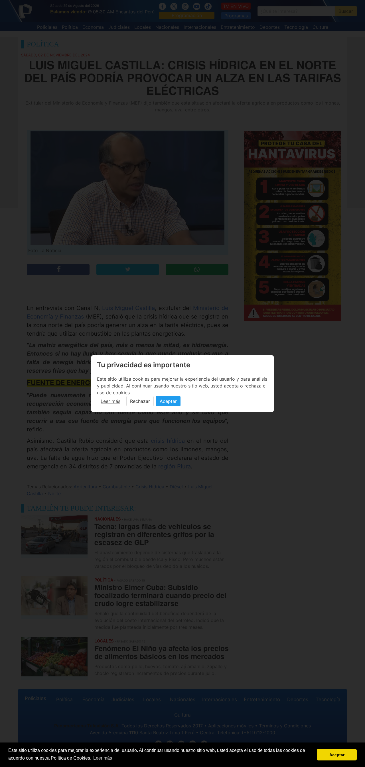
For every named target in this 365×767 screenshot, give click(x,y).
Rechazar (140, 401)
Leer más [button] (102, 758)
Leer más (110, 401)
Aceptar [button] (336, 754)
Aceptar (168, 401)
